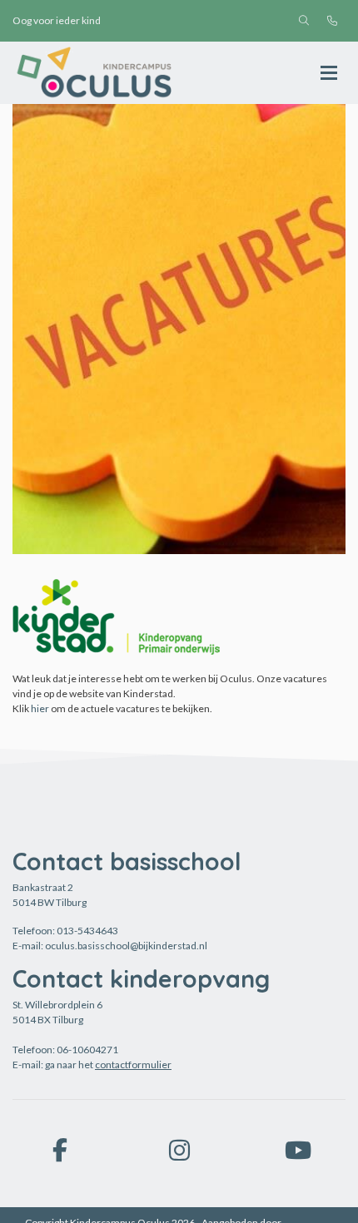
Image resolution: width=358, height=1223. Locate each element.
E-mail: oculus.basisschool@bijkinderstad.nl (109, 945)
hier (40, 708)
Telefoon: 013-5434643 (65, 930)
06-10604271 (87, 1049)
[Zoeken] (304, 20)
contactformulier (133, 1064)
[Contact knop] (332, 20)
